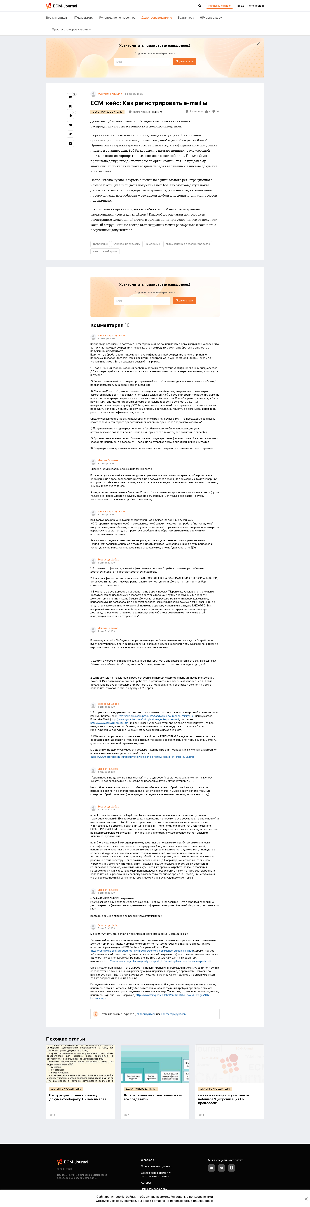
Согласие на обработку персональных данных (156, 1174)
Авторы (146, 1182)
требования (100, 243)
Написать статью (219, 5)
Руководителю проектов (117, 17)
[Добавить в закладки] (70, 106)
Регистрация (256, 5)
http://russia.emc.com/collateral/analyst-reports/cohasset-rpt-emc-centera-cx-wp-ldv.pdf (157, 961)
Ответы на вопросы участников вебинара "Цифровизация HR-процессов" (224, 1099)
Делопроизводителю (156, 17)
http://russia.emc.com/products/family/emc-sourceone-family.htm (155, 715)
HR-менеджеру (211, 17)
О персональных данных (156, 1166)
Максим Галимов (108, 460)
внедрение (153, 243)
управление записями (127, 243)
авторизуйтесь (146, 1013)
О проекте (147, 1159)
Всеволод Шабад (108, 559)
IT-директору (83, 17)
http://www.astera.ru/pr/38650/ (109, 722)
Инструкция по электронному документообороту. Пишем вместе (77, 1097)
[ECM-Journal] (72, 1161)
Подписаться (184, 61)
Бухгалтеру (186, 17)
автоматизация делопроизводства (188, 243)
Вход (241, 5)
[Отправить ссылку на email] (70, 143)
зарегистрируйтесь (173, 1013)
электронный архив (105, 251)
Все (57, 17)
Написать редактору (154, 1188)
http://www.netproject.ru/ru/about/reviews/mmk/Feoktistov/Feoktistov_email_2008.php (142, 756)
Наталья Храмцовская (112, 335)
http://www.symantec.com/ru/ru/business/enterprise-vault (145, 719)
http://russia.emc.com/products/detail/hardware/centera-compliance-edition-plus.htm (142, 950)
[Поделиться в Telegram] (70, 134)
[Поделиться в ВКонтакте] (70, 124)
